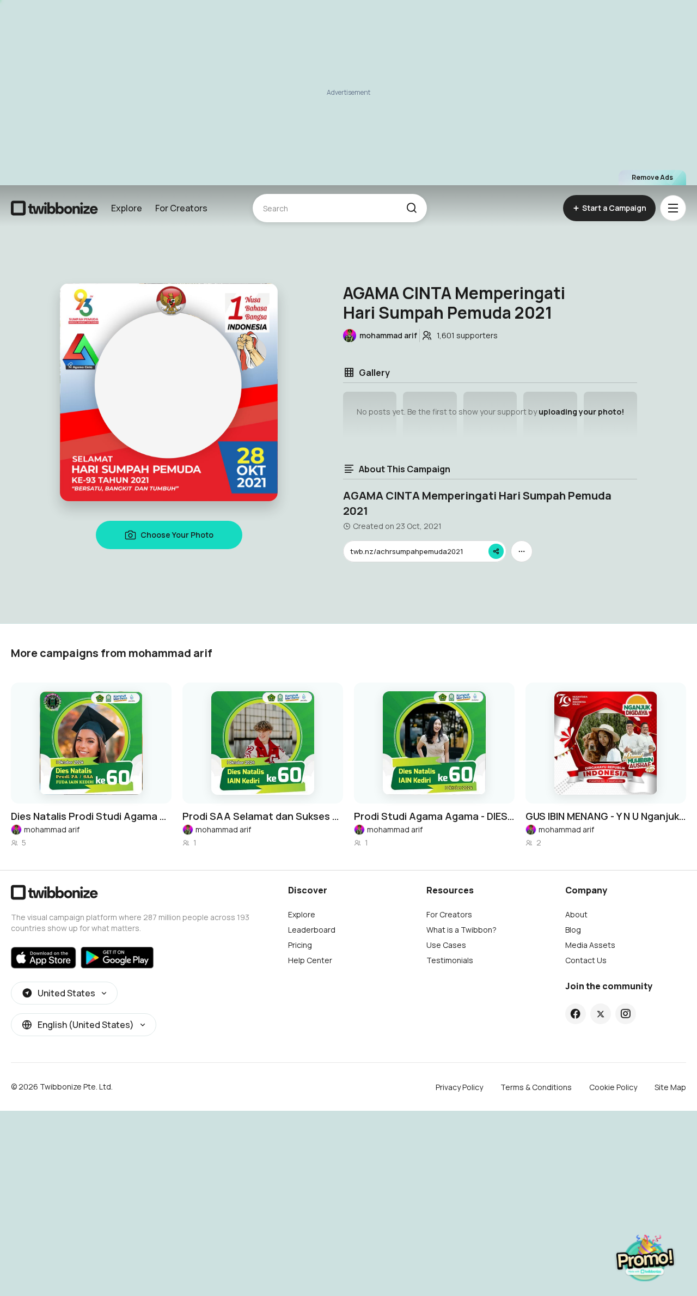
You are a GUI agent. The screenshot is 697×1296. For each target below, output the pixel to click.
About (576, 914)
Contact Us (586, 960)
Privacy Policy (459, 1087)
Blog (573, 929)
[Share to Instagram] (625, 1013)
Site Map (670, 1087)
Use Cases (446, 945)
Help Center (310, 960)
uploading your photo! (581, 411)
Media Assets (590, 945)
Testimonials (449, 960)
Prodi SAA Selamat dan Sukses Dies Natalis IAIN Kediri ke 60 (262, 816)
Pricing (300, 945)
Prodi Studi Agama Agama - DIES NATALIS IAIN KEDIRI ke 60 (434, 816)
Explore (126, 208)
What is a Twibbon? (461, 929)
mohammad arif (52, 829)
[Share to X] (600, 1013)
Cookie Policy (613, 1087)
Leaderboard (311, 929)
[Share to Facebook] (575, 1013)
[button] (411, 208)
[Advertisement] (348, 92)
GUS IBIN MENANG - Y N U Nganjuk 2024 (605, 816)
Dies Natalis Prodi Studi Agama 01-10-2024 (91, 816)
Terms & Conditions (536, 1087)
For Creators (181, 208)
